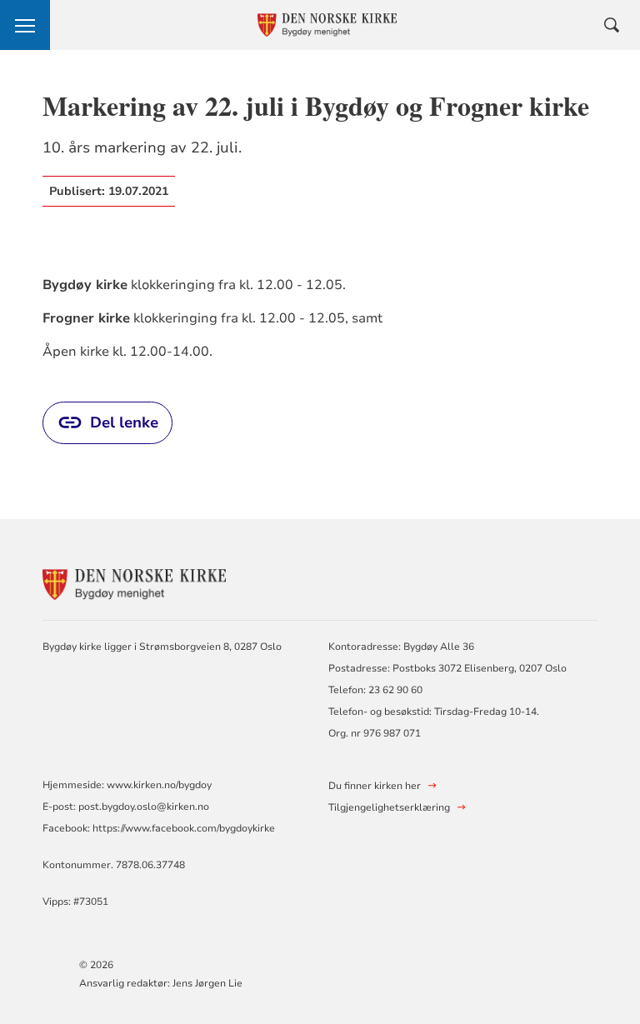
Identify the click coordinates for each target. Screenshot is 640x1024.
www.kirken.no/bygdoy (159, 785)
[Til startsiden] (134, 583)
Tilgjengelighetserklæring (389, 807)
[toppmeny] (25, 25)
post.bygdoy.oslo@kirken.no (143, 806)
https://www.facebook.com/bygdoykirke (183, 828)
